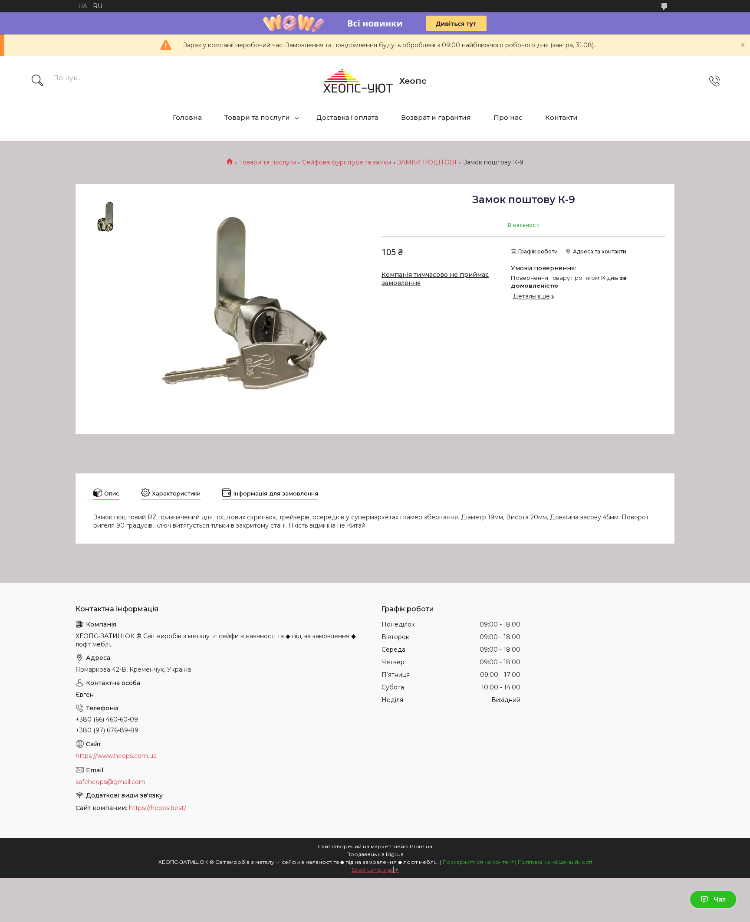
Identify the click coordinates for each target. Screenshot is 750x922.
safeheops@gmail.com (110, 782)
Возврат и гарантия (436, 117)
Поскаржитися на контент (478, 862)
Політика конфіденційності (555, 862)
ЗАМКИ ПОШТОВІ (427, 162)
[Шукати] (37, 81)
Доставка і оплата (347, 117)
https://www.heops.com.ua (116, 756)
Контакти (561, 117)
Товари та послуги (257, 117)
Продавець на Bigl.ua (375, 854)
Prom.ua (421, 846)
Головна (187, 117)
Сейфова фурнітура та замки (346, 162)
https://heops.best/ (157, 808)
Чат (720, 899)
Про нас (508, 117)
